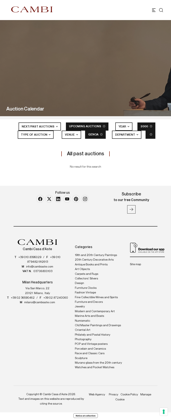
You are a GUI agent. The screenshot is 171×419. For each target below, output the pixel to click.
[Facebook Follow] (40, 199)
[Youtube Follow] (67, 199)
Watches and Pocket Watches (94, 367)
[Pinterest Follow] (76, 199)
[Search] (161, 10)
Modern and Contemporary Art (95, 311)
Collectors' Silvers (86, 278)
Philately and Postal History (92, 334)
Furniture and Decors (89, 302)
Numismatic (82, 320)
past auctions (85, 153)
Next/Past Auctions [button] (38, 126)
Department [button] (125, 134)
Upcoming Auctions (85, 126)
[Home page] (32, 9)
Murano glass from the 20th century (98, 362)
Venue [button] (70, 134)
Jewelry (80, 306)
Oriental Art (82, 330)
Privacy (113, 394)
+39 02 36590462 (23, 297)
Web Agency (97, 394)
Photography (83, 339)
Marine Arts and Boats (89, 316)
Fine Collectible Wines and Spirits (96, 297)
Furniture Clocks (86, 288)
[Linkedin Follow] (58, 199)
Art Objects (82, 269)
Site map (135, 264)
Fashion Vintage (85, 292)
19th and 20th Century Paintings (96, 255)
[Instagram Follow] (85, 199)
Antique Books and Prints (91, 264)
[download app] (147, 247)
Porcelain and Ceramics (90, 348)
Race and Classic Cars (89, 353)
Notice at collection (86, 415)
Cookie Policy (129, 394)
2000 (145, 126)
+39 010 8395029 (29, 257)
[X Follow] (49, 199)
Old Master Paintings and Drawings (98, 325)
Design (79, 283)
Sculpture (81, 358)
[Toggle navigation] (153, 10)
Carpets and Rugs (86, 274)
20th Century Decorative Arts (94, 259)
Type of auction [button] (34, 134)
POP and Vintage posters (91, 344)
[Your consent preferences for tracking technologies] (164, 412)
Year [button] (122, 126)
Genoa (93, 134)
